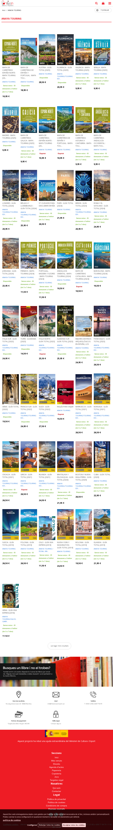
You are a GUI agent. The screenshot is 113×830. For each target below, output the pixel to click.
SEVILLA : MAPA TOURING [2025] (100, 68)
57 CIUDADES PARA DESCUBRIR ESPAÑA (47, 204)
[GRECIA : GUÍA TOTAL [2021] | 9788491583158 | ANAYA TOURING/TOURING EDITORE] (29, 453)
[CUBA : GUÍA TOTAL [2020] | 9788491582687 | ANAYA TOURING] (102, 453)
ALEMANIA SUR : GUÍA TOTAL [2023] (65, 340)
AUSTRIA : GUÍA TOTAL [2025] (45, 68)
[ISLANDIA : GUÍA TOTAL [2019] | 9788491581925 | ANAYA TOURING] (102, 521)
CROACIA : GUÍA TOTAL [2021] (9, 475)
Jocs (56, 777)
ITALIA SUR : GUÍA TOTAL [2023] (9, 340)
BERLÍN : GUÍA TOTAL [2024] (81, 204)
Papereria (56, 770)
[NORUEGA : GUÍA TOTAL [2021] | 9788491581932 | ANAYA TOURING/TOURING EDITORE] (102, 385)
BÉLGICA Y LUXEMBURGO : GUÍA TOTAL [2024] (29, 206)
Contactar (56, 791)
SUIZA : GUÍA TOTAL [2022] (44, 408)
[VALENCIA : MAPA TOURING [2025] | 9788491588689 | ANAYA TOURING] (83, 46)
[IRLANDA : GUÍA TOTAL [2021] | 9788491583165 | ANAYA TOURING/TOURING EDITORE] (47, 453)
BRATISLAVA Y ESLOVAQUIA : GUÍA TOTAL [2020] (65, 477)
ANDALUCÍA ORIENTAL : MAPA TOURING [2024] (64, 274)
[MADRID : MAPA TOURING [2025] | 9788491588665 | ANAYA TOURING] (10, 114)
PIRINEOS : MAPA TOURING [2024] (27, 272)
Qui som (56, 788)
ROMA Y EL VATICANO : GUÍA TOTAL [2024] (101, 206)
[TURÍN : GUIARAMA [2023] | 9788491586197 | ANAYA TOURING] (29, 317)
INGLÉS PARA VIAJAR (65, 406)
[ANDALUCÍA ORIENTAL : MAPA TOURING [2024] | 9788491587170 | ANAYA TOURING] (65, 249)
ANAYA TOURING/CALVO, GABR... (9, 618)
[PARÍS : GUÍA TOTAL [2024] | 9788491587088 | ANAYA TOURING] (65, 182)
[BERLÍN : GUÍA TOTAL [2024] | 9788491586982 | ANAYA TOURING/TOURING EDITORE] (83, 182)
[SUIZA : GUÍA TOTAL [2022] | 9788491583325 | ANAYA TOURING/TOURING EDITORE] (47, 385)
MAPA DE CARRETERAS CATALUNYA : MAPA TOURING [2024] (83, 275)
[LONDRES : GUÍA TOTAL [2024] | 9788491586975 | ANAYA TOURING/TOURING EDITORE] (10, 182)
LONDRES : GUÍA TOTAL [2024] (9, 204)
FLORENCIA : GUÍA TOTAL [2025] (64, 68)
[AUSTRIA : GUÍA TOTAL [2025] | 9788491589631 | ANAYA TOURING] (47, 46)
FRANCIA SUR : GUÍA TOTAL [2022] (29, 408)
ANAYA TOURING (9, 82)
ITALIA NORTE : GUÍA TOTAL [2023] (47, 340)
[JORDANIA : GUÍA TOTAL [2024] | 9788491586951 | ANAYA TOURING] (10, 249)
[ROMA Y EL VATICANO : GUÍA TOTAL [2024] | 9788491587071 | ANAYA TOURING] (102, 182)
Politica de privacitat (56, 799)
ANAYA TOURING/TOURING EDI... (65, 76)
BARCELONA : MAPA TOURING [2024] (102, 272)
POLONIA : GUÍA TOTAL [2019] (27, 543)
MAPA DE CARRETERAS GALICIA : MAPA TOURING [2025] (27, 139)
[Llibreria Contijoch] (7, 3)
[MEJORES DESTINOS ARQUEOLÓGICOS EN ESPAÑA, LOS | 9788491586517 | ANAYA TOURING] (83, 317)
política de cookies (12, 820)
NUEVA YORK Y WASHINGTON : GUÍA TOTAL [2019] (65, 545)
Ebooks (56, 764)
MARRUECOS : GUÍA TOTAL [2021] (83, 408)
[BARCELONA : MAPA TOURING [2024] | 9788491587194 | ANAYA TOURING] (102, 249)
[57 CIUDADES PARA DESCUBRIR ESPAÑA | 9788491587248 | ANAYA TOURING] (47, 182)
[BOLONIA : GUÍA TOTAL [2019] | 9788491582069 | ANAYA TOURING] (83, 521)
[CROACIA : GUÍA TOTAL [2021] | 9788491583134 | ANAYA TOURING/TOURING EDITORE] (10, 453)
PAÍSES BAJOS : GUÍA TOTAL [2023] (102, 340)
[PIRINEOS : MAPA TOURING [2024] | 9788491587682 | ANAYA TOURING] (29, 249)
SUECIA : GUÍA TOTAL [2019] (8, 543)
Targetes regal (56, 780)
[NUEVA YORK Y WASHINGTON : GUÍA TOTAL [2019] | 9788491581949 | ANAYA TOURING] (65, 521)
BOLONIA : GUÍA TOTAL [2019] (82, 543)
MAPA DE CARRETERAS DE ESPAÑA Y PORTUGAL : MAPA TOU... (28, 72)
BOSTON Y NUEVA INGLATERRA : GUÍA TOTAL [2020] (83, 477)
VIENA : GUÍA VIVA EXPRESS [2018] (9, 611)
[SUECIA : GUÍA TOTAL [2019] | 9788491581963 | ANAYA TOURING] (10, 521)
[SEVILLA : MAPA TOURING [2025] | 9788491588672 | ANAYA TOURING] (102, 46)
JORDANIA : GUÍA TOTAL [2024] (9, 272)
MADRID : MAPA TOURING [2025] (9, 136)
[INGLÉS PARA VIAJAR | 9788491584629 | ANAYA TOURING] (65, 385)
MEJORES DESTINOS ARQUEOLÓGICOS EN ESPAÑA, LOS (83, 341)
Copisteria (56, 773)
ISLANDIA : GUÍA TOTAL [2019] (100, 543)
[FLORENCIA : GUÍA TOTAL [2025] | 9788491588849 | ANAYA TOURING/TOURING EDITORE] (65, 46)
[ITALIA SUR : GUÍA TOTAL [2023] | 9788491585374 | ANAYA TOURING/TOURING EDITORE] (10, 317)
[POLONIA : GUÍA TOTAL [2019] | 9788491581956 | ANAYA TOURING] (29, 521)
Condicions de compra (56, 805)
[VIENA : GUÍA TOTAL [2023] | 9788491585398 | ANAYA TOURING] (10, 385)
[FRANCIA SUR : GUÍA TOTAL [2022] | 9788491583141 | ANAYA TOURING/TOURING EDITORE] (29, 385)
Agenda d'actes (56, 767)
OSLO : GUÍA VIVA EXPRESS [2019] (46, 543)
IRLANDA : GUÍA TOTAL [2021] (45, 475)
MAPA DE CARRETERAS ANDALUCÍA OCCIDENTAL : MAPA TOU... (99, 140)
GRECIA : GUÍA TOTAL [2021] (26, 475)
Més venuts (56, 761)
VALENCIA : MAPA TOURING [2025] (82, 68)
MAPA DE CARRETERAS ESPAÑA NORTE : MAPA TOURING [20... (9, 72)
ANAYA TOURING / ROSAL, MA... (46, 550)
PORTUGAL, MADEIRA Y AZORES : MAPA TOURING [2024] (47, 275)
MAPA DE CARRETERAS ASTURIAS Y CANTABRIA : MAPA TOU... (83, 140)
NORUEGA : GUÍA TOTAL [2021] (101, 408)
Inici (56, 757)
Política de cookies (56, 802)
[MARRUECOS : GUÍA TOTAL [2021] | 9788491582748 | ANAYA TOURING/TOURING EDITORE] (83, 385)
